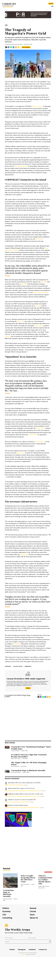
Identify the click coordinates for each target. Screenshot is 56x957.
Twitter (12, 949)
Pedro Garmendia (15, 766)
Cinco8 (33, 911)
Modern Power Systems (40, 292)
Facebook (32, 949)
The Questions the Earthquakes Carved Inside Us (17, 802)
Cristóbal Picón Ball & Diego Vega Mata (13, 44)
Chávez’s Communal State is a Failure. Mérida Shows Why (45, 880)
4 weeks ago (26, 785)
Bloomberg (16, 644)
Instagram (22, 949)
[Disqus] (28, 719)
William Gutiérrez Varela (43, 886)
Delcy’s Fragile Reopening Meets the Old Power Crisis (28, 879)
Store (32, 914)
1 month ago (43, 790)
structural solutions (21, 166)
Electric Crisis (17, 666)
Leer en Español (26, 47)
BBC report (38, 239)
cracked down (32, 435)
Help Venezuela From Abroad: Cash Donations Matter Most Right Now (22, 807)
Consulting (7, 918)
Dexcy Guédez (38, 326)
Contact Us (43, 949)
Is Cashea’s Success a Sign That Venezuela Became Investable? (29, 756)
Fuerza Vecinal (40, 428)
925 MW (38, 306)
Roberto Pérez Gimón (15, 758)
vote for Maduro (40, 442)
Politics (5, 908)
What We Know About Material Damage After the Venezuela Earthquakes (23, 790)
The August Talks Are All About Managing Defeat (28, 764)
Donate (51, 3)
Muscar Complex (37, 106)
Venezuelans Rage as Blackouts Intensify (28, 771)
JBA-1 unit (20, 321)
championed (24, 554)
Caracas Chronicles (15, 750)
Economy (6, 911)
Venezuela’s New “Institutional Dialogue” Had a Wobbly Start (31, 748)
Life (6, 25)
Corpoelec (8, 666)
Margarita (28, 666)
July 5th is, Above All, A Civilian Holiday (14, 785)
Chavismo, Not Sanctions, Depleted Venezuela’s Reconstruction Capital (22, 796)
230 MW (43, 282)
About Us (34, 918)
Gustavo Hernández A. (16, 772)
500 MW (23, 284)
